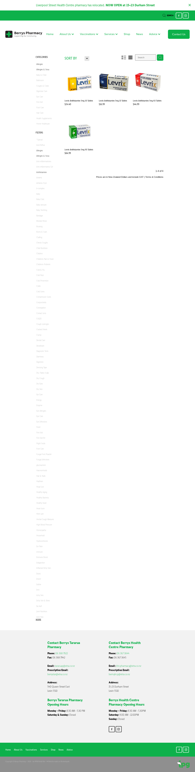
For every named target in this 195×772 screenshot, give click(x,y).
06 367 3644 (123, 653)
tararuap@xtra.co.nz (65, 666)
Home (50, 34)
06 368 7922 (61, 653)
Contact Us (178, 34)
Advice (153, 34)
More (38, 620)
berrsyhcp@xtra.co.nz (119, 674)
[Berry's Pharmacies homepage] (23, 34)
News (139, 34)
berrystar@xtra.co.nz (57, 674)
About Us (66, 34)
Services (109, 34)
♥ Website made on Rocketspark (58, 761)
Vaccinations (88, 34)
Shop (127, 34)
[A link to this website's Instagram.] (186, 16)
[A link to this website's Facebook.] (179, 16)
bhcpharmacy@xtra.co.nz (128, 666)
